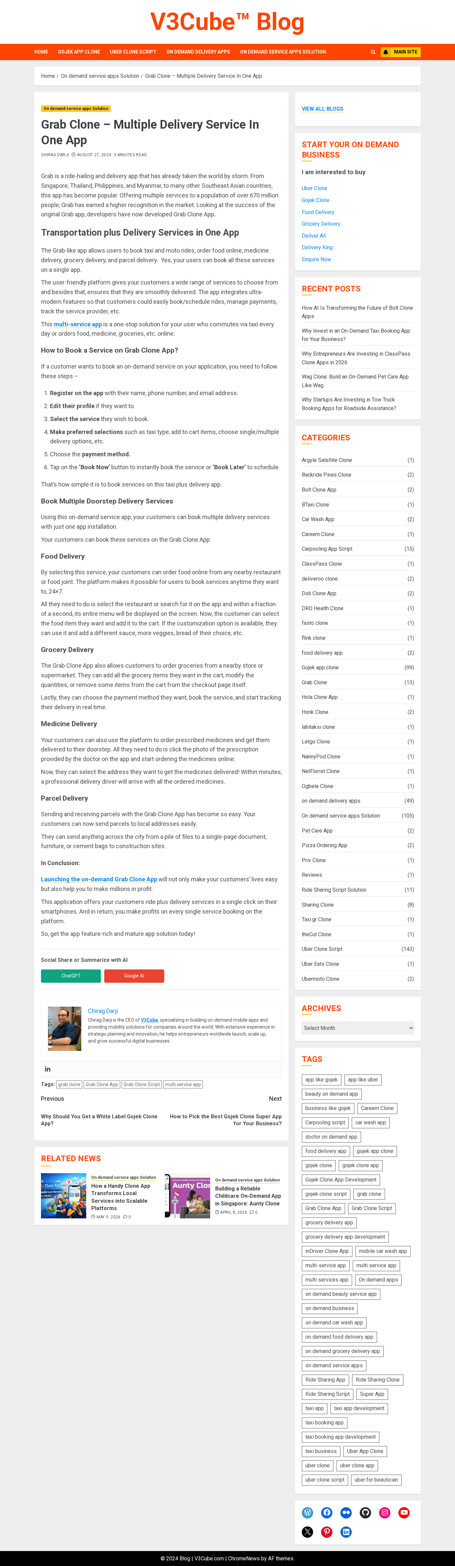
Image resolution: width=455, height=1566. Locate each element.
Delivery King (317, 247)
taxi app (314, 1408)
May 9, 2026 (109, 1217)
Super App (372, 1394)
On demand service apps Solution (283, 52)
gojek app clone (375, 1151)
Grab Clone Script (142, 1084)
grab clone (69, 1084)
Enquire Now (316, 259)
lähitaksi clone (318, 727)
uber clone (317, 1465)
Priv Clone (314, 860)
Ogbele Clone (317, 786)
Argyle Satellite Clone (327, 460)
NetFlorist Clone (321, 771)
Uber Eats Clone (320, 964)
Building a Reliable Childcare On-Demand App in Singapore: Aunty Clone (248, 1196)
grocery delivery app (329, 1222)
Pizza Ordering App (324, 845)
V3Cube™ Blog (227, 22)
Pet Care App (317, 831)
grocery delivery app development (345, 1237)
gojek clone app (360, 1165)
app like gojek (321, 1079)
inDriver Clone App (327, 1251)
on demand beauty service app (341, 1294)
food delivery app (322, 653)
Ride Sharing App (325, 1380)
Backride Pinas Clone (326, 475)
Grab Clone (314, 682)
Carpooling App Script (327, 549)
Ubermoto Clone (320, 979)
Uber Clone (314, 188)
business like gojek (328, 1108)
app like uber (363, 1079)
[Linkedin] (48, 1069)
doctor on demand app (331, 1137)
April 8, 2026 (233, 1212)
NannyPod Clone (321, 756)
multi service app (183, 1084)
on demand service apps (334, 1365)
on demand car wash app (334, 1322)
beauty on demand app (331, 1094)
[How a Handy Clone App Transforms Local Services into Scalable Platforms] (63, 1195)
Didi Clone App (319, 593)
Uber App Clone (365, 1451)
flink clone (313, 638)
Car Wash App (318, 519)
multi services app (326, 1280)
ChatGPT (71, 975)
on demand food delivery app (339, 1337)
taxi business (321, 1451)
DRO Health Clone (322, 608)
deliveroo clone (320, 579)
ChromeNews (244, 1558)
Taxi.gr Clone (316, 919)
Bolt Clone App (319, 490)
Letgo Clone (316, 741)
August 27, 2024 (94, 155)
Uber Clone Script (133, 52)
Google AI (134, 975)
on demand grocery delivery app (342, 1351)
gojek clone (318, 1165)
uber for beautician (376, 1480)
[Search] (373, 52)
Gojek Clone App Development (340, 1179)
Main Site (405, 52)
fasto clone (315, 623)
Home (41, 52)
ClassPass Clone (322, 564)
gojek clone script (326, 1194)
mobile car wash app (383, 1251)
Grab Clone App (102, 1084)
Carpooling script (325, 1122)
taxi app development (359, 1408)
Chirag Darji (55, 155)
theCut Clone (316, 934)
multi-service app (78, 324)
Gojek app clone (79, 52)
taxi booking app (324, 1422)
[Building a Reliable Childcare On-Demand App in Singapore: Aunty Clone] (187, 1195)
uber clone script (324, 1480)
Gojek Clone (315, 200)
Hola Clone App (320, 697)
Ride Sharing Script (327, 1394)
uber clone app (357, 1465)
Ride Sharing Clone (378, 1380)
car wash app (370, 1122)
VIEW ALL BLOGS (322, 109)
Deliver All (314, 236)
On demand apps (378, 1280)
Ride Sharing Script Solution (334, 890)
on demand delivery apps (198, 52)
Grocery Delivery (321, 224)
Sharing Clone (318, 905)
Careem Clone (318, 534)
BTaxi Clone (315, 505)
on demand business (329, 1308)
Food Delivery (318, 212)
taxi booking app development (340, 1437)
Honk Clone (315, 712)
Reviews (312, 875)
